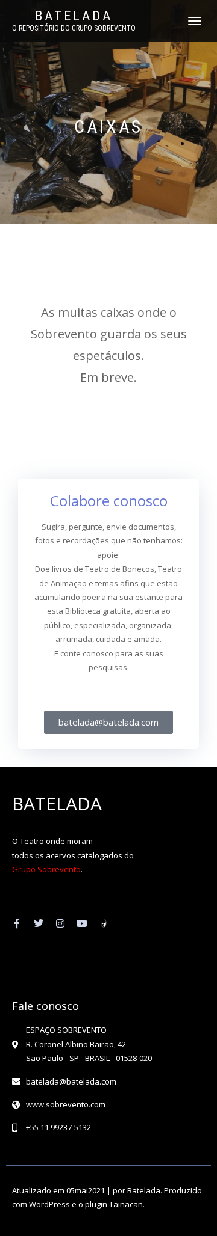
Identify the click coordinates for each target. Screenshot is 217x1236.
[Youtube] (82, 923)
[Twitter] (38, 923)
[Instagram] (60, 923)
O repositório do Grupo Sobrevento (74, 28)
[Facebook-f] (17, 923)
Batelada (74, 16)
